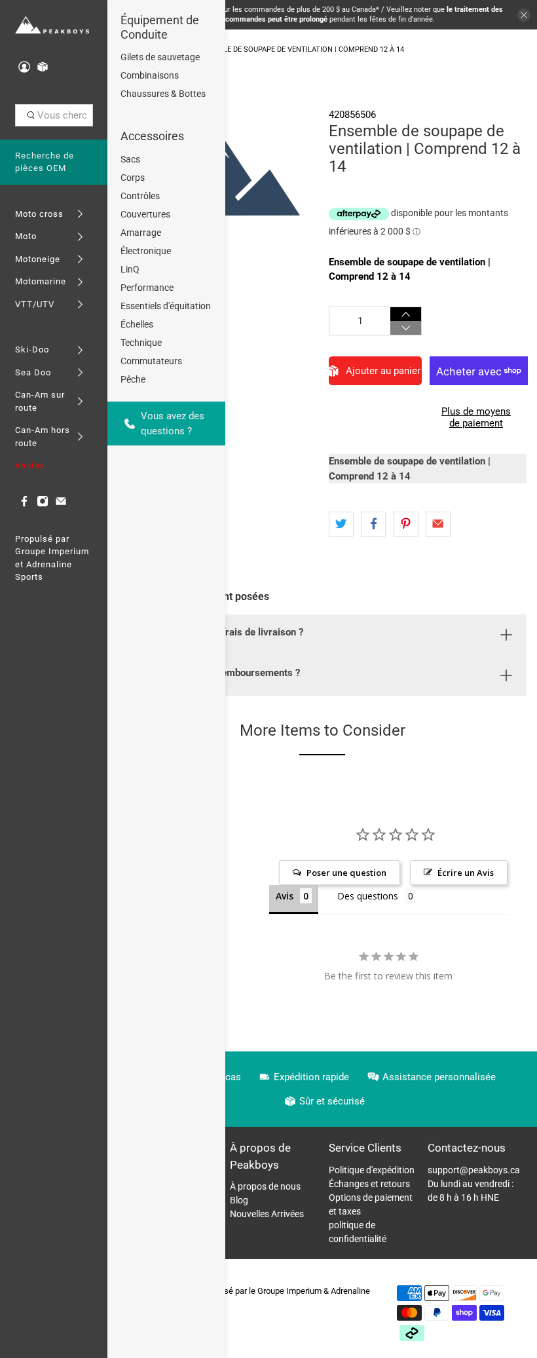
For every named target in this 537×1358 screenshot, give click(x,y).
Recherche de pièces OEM (44, 162)
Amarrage (140, 232)
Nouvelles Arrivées (267, 1214)
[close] (523, 15)
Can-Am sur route (40, 401)
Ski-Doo (32, 349)
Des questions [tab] (367, 896)
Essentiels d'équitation (165, 306)
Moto (26, 236)
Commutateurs (151, 361)
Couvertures (145, 214)
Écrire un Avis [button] (465, 872)
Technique (141, 342)
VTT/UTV (34, 304)
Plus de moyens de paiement (476, 417)
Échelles (136, 324)
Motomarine (40, 281)
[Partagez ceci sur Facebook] (373, 524)
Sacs (130, 159)
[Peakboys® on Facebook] (24, 504)
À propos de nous (265, 1186)
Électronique (145, 251)
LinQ (129, 269)
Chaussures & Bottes (163, 93)
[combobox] (54, 115)
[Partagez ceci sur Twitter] (341, 524)
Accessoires (152, 136)
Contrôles (140, 196)
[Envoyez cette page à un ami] (438, 524)
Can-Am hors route (42, 436)
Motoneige (37, 259)
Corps (132, 177)
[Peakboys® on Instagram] (42, 504)
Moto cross (39, 214)
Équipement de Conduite (159, 27)
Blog (239, 1200)
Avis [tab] (284, 896)
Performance (147, 287)
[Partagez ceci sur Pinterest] (406, 524)
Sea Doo (33, 372)
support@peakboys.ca (474, 1170)
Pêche (132, 379)
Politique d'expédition (372, 1170)
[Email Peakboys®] (61, 504)
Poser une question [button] (346, 872)
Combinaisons (149, 75)
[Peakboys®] (52, 25)
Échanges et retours (369, 1184)
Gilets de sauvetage (160, 57)
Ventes (30, 465)
